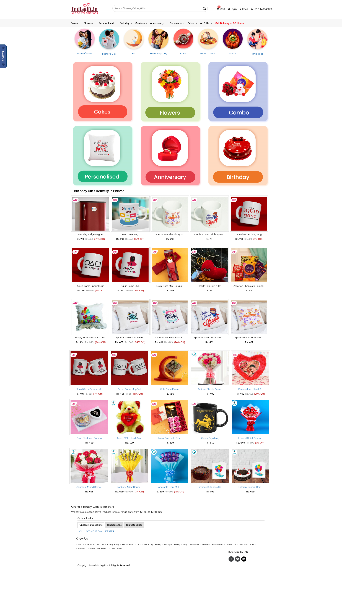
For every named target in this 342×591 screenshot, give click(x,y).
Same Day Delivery (152, 544)
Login (233, 9)
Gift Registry (102, 548)
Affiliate (205, 544)
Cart (221, 9)
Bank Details (116, 548)
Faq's (139, 544)
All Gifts (205, 23)
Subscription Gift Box (85, 548)
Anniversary (157, 23)
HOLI (80, 531)
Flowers (88, 23)
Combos (140, 23)
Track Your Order (246, 544)
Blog (185, 544)
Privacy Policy (113, 544)
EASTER (109, 531)
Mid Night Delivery (172, 544)
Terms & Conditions (95, 544)
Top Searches (114, 525)
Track (244, 9)
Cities (191, 23)
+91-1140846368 (263, 9)
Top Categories (134, 525)
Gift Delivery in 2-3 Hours (229, 23)
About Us (80, 544)
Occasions (176, 23)
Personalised (106, 23)
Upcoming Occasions (90, 525)
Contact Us (231, 544)
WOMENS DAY (94, 531)
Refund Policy (128, 544)
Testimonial (194, 544)
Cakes (74, 23)
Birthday (125, 23)
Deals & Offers (217, 544)
